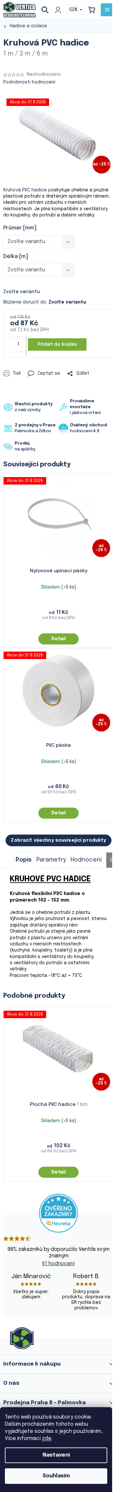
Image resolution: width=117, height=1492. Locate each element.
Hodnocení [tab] (86, 860)
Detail (58, 639)
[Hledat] (47, 9)
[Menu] (107, 9)
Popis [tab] (24, 860)
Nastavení (56, 1455)
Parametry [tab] (51, 860)
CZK (74, 9)
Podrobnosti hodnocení (29, 82)
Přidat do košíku (57, 344)
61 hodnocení (58, 1263)
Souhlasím (56, 1476)
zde (46, 1438)
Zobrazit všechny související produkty (58, 840)
